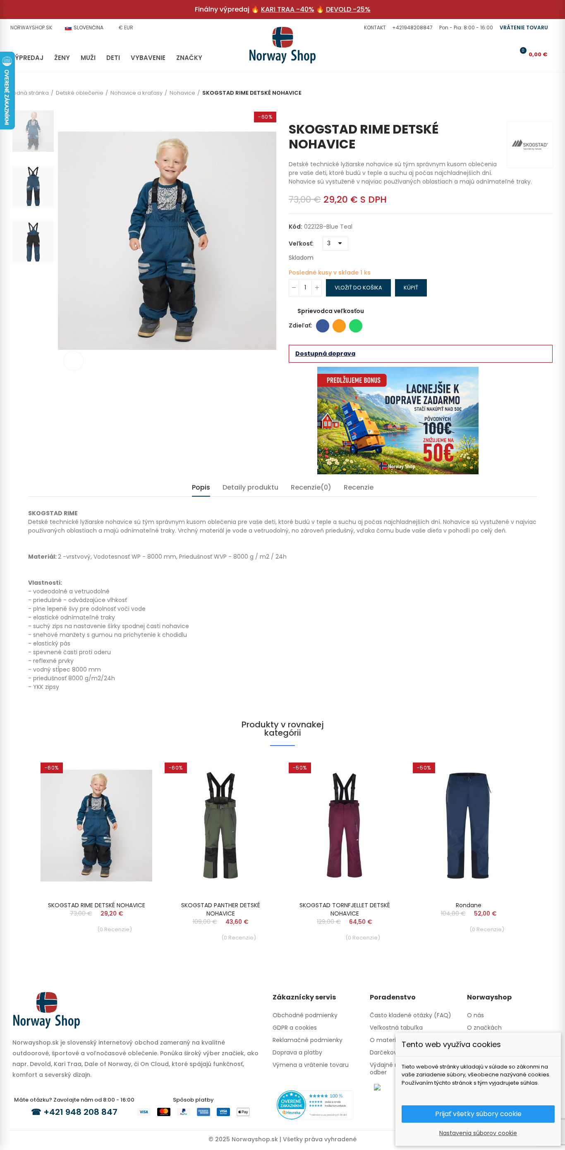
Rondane (468, 905)
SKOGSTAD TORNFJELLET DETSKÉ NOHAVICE (344, 909)
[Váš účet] (507, 54)
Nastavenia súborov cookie (478, 1133)
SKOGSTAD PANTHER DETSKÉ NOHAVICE (220, 909)
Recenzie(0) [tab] (311, 487)
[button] (374, 27)
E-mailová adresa (339, 325)
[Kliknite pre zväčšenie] (73, 360)
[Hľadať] (493, 54)
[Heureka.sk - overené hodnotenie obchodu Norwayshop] (315, 1104)
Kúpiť (411, 288)
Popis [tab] (201, 487)
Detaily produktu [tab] (250, 487)
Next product (546, 109)
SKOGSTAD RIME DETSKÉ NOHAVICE (96, 905)
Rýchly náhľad (131, 771)
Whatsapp (355, 325)
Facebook (322, 325)
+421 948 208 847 (80, 1112)
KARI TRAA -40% (287, 9)
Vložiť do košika (358, 288)
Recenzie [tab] (358, 487)
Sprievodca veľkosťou (330, 311)
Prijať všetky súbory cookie (478, 1114)
